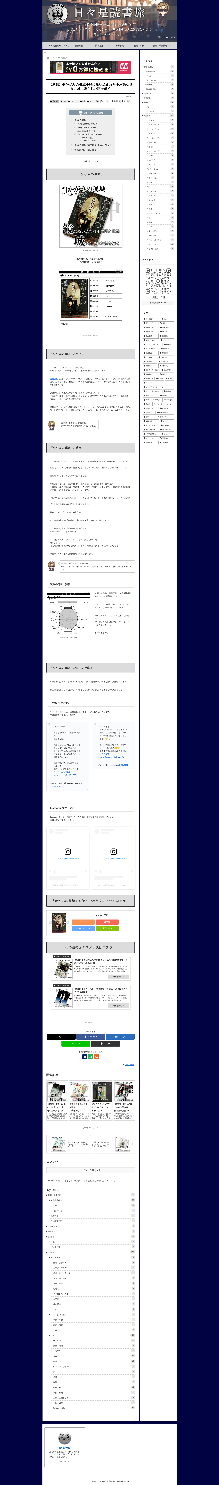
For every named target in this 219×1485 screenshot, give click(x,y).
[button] (105, 1044)
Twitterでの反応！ (88, 138)
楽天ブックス (107, 928)
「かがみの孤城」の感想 (87, 128)
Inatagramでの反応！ (90, 141)
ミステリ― (74, 101)
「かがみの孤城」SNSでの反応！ (90, 134)
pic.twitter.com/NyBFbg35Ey (65, 775)
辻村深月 (127, 101)
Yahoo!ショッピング (83, 928)
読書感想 (56, 101)
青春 (83, 101)
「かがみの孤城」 (79, 120)
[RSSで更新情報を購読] (96, 1056)
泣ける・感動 (94, 101)
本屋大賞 (117, 101)
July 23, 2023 (122, 765)
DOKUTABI (64, 1448)
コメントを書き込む (90, 1170)
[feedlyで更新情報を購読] (90, 1056)
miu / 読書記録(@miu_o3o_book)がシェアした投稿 (118, 885)
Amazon (83, 922)
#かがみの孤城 (64, 772)
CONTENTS (89, 113)
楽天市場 (107, 922)
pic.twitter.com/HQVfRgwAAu (112, 757)
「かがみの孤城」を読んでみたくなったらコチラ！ (92, 145)
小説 (64, 101)
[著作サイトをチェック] (84, 1056)
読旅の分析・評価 (88, 131)
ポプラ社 (106, 101)
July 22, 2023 (55, 786)
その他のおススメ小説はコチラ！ (85, 150)
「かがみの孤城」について (87, 124)
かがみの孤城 (102, 915)
